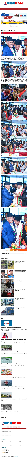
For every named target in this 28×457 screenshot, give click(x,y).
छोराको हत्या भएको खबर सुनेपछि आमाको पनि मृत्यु (9, 411)
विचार (10, 441)
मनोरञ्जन (20, 445)
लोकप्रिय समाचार (4, 259)
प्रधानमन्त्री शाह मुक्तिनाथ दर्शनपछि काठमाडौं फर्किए (9, 352)
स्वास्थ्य (2, 444)
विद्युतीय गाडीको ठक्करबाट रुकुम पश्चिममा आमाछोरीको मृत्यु (11, 328)
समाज (2, 445)
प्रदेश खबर (20, 442)
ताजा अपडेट (3, 417)
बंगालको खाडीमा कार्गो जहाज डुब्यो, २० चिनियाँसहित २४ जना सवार (12, 387)
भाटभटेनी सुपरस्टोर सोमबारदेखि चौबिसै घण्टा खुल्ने (20, 299)
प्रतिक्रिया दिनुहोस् (5, 253)
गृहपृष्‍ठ (2, 441)
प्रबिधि (10, 442)
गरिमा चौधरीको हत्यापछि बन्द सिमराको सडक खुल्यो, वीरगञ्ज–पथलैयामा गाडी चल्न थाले (14, 399)
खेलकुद (11, 445)
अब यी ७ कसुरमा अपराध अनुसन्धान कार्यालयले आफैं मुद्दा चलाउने (19, 308)
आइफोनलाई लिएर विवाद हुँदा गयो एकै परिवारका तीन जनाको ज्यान (20, 262)
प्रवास (19, 444)
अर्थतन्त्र (11, 444)
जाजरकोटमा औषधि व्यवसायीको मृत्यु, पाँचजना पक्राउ (20, 290)
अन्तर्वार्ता (20, 441)
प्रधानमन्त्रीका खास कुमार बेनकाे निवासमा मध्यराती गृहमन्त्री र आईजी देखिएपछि (20, 271)
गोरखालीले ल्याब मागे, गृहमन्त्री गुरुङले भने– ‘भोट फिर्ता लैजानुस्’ (20, 280)
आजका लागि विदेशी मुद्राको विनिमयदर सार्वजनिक (9, 376)
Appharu (16, 456)
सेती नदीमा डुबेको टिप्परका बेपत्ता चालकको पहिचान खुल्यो (11, 364)
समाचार (2, 442)
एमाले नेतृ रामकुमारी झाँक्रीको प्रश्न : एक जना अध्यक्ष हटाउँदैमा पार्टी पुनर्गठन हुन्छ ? (13, 340)
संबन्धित (2, 319)
